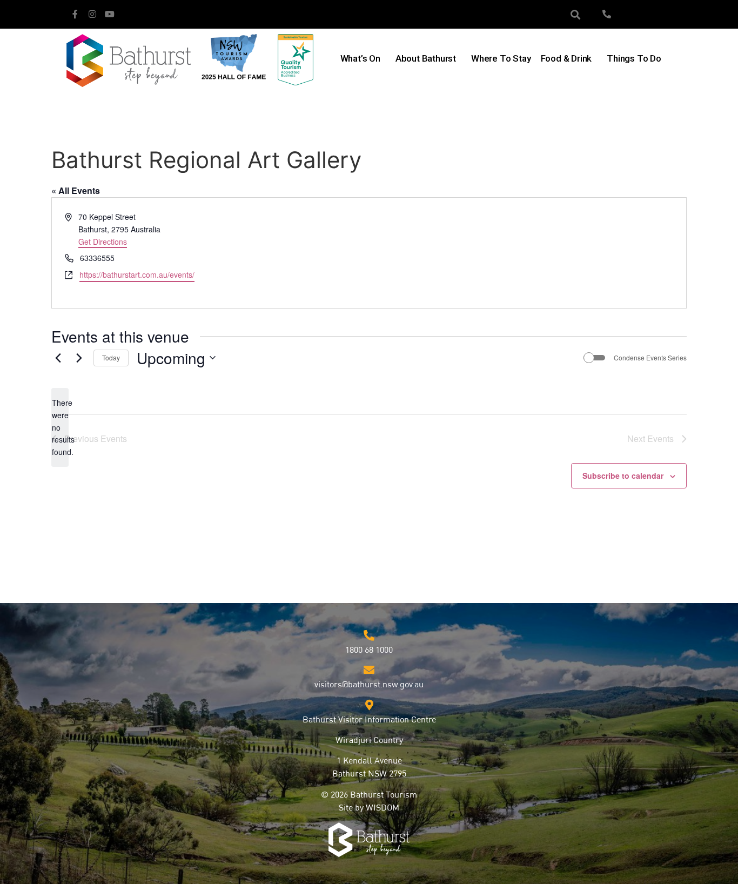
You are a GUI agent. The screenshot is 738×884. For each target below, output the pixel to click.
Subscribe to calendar (622, 475)
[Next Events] (78, 357)
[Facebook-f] (75, 14)
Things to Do (634, 58)
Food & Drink (566, 58)
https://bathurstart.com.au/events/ (136, 274)
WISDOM (382, 808)
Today (111, 357)
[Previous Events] (57, 357)
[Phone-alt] (606, 14)
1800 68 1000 (369, 650)
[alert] (60, 427)
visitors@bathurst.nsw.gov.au (369, 685)
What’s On (360, 58)
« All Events (75, 190)
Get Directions (102, 241)
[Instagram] (92, 14)
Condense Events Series (650, 357)
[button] (576, 14)
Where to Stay (501, 58)
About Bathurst (425, 58)
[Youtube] (109, 14)
